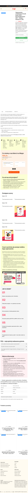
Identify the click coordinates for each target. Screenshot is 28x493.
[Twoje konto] (23, 8)
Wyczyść (26, 36)
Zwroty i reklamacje (18, 471)
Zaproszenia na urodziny (22, 42)
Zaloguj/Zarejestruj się (4, 471)
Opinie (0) (16, 111)
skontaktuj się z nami (13, 375)
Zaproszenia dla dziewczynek (5, 465)
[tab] (2, 112)
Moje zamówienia (3, 475)
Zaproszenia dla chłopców (5, 466)
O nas (15, 463)
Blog (15, 464)
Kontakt (16, 467)
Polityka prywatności (18, 475)
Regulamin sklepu (17, 472)
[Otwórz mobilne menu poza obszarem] (1, 8)
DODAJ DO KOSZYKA (21, 37)
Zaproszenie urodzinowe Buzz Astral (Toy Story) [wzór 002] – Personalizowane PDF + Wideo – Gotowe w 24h (8, 429)
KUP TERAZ (21, 40)
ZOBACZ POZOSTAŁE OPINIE (14, 172)
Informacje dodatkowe (8, 111)
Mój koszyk (2, 472)
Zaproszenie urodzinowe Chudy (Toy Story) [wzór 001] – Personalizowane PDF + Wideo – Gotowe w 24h (8, 452)
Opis (2, 111)
